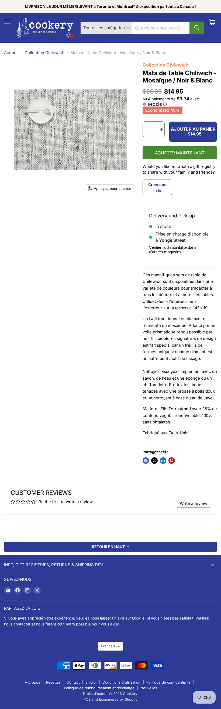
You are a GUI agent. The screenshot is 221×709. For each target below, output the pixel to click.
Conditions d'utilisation (121, 682)
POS (87, 699)
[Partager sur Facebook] (146, 460)
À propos (32, 682)
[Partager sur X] (154, 460)
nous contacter (17, 624)
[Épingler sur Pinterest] (171, 460)
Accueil (11, 52)
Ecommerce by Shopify (118, 699)
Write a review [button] (193, 503)
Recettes (53, 682)
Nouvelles (148, 688)
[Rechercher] (196, 28)
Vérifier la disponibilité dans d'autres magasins (172, 249)
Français (108, 646)
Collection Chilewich (44, 52)
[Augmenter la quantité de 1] (161, 129)
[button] (180, 101)
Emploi (90, 682)
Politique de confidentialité (168, 682)
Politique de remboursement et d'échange (99, 688)
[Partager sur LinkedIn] (163, 460)
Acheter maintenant (180, 152)
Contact (73, 682)
